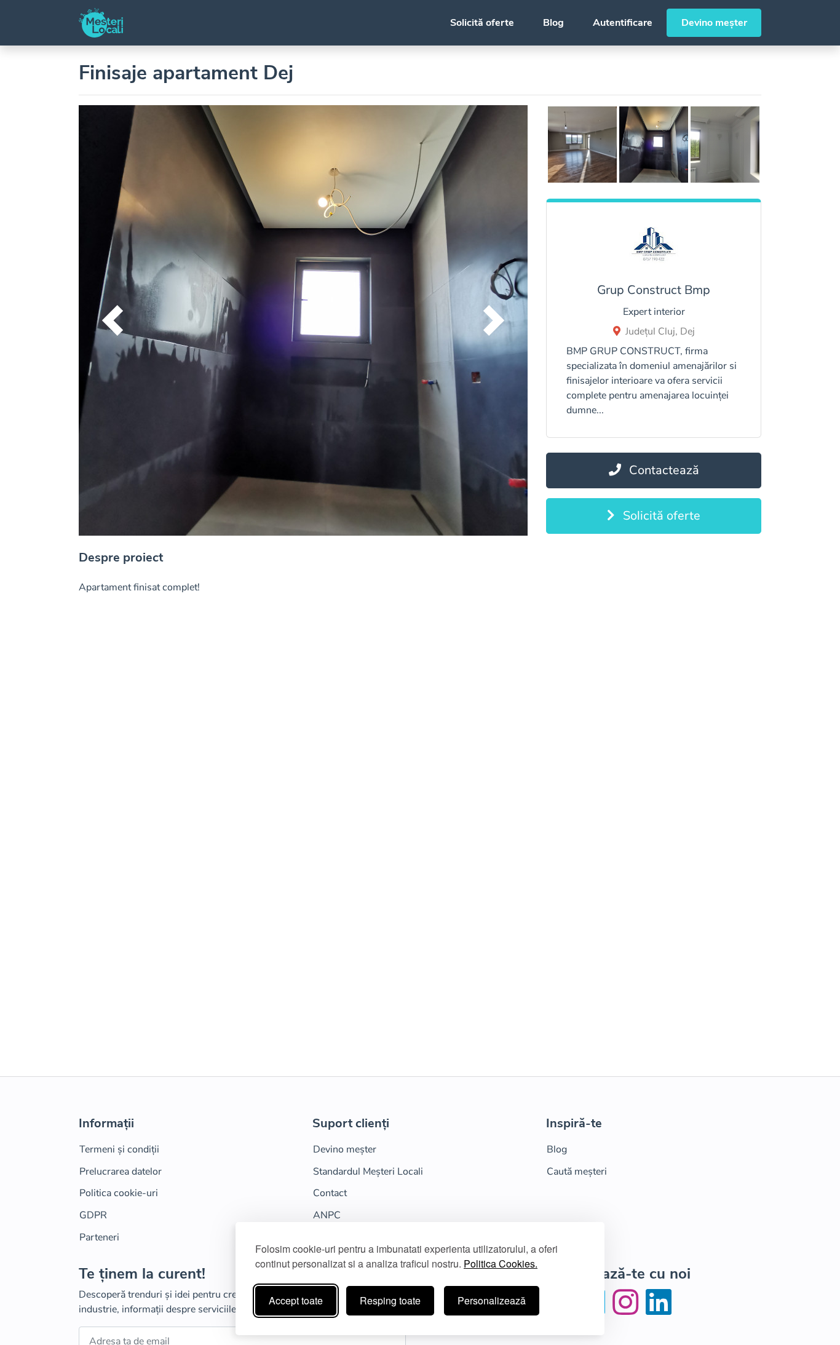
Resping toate (390, 1300)
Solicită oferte (482, 23)
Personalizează (492, 1300)
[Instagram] (627, 1310)
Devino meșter (714, 23)
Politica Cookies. (500, 1263)
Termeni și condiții (119, 1149)
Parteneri (99, 1237)
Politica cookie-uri (118, 1193)
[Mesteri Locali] (101, 23)
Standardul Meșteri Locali (368, 1171)
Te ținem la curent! (142, 1274)
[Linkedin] (659, 1310)
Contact (330, 1193)
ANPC (327, 1215)
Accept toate (296, 1300)
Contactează (662, 470)
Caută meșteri (577, 1171)
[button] (112, 320)
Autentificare (622, 23)
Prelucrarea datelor (120, 1171)
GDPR (93, 1215)
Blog (553, 23)
